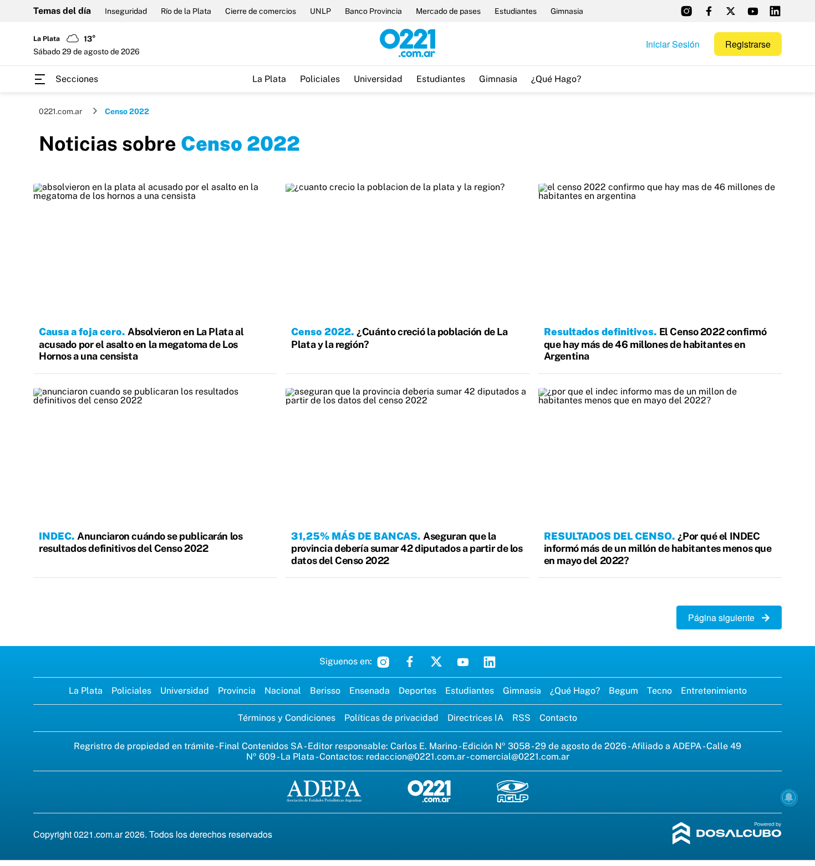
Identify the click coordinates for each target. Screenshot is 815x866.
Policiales (320, 79)
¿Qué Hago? (556, 79)
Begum (623, 690)
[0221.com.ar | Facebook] (708, 11)
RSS (521, 718)
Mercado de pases (448, 11)
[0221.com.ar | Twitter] (730, 11)
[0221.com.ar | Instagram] (686, 11)
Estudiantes (516, 11)
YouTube (463, 661)
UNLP (320, 11)
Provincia (237, 690)
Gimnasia (567, 11)
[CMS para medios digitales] (727, 834)
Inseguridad (126, 11)
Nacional (282, 690)
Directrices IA (475, 718)
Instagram (383, 661)
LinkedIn (489, 661)
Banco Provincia (373, 11)
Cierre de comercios (260, 11)
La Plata (269, 79)
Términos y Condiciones (286, 718)
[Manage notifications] (789, 797)
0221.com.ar (60, 111)
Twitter (436, 661)
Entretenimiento (714, 690)
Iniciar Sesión (673, 44)
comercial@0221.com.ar (519, 756)
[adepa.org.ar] (324, 792)
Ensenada (369, 690)
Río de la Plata (186, 11)
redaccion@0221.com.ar (415, 756)
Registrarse (748, 44)
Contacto (558, 718)
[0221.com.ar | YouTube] (753, 11)
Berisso (325, 690)
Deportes (417, 690)
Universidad (378, 79)
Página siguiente (724, 617)
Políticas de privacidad (391, 718)
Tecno (659, 690)
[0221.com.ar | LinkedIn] (775, 11)
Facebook (409, 661)
